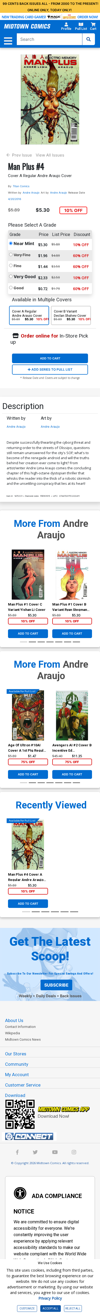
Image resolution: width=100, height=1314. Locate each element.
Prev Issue (22, 155)
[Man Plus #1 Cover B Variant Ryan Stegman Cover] (72, 574)
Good (19, 288)
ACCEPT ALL (50, 1308)
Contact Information (20, 1027)
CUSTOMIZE (27, 1308)
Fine (17, 265)
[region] (10, 581)
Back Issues (71, 995)
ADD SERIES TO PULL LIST (52, 369)
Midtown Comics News (23, 1039)
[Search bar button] (88, 39)
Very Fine (22, 255)
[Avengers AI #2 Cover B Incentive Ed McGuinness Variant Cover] (72, 715)
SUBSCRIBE (56, 985)
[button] (66, 27)
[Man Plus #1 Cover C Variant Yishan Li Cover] (28, 574)
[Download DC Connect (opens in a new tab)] (52, 1136)
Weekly (25, 995)
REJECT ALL (73, 1308)
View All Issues (50, 155)
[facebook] (17, 1153)
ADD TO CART (50, 358)
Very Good (25, 276)
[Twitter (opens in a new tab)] (35, 1153)
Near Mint (24, 243)
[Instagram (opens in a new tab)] (73, 1153)
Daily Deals (46, 995)
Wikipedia (12, 1033)
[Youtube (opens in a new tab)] (55, 1153)
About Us (14, 1020)
